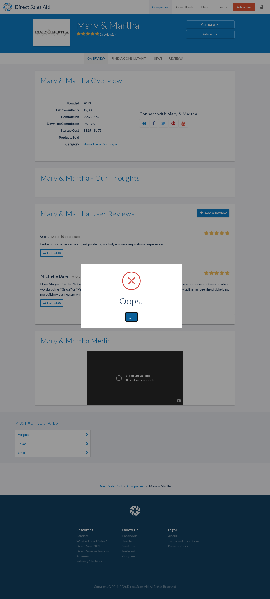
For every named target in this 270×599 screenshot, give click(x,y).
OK (131, 316)
